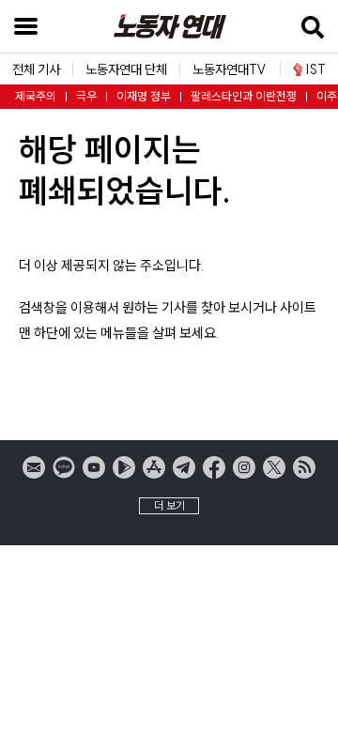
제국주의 (35, 96)
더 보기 (169, 505)
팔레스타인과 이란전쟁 (244, 96)
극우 (86, 96)
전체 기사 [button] (36, 69)
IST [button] (316, 69)
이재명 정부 (143, 96)
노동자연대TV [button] (229, 69)
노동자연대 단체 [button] (126, 69)
